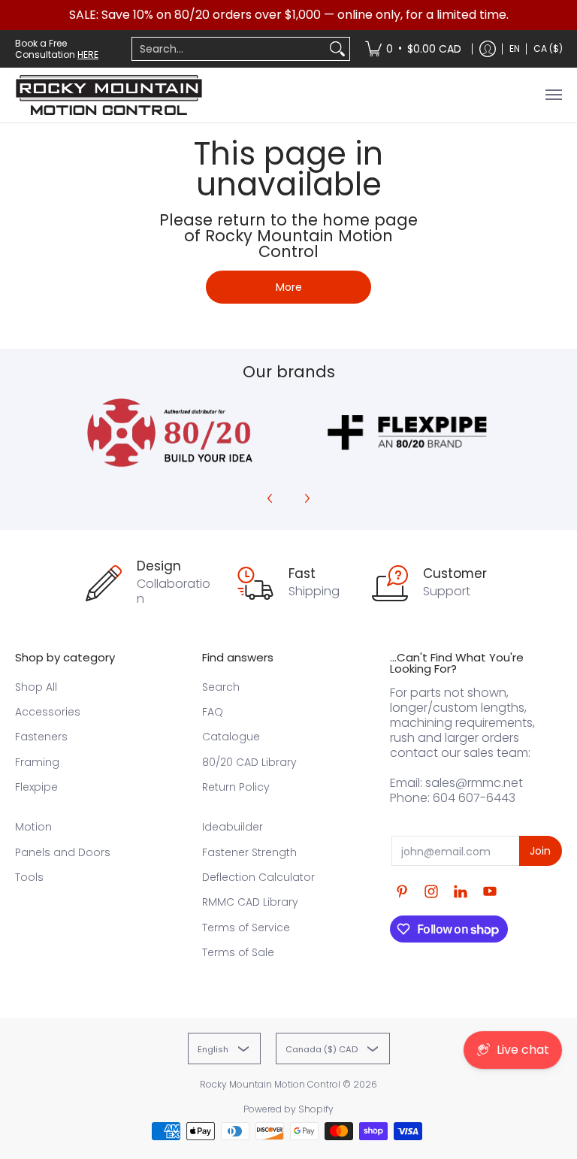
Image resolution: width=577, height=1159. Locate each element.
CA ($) (548, 48)
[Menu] (553, 95)
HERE (87, 54)
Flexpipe (36, 786)
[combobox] (228, 49)
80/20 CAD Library (249, 762)
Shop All (36, 686)
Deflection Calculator (258, 877)
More (289, 287)
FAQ (212, 711)
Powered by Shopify (288, 1109)
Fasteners (41, 736)
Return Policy (236, 786)
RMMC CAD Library (250, 901)
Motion (33, 826)
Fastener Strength (249, 852)
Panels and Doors (62, 852)
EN (514, 48)
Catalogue (231, 736)
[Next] (306, 498)
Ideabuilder (232, 826)
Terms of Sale (238, 952)
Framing (37, 762)
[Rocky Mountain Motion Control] (109, 95)
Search (221, 686)
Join (540, 850)
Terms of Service (246, 927)
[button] (401, 892)
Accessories (47, 711)
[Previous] (270, 498)
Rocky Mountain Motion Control (270, 1084)
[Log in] (488, 49)
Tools (29, 877)
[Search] (337, 49)
